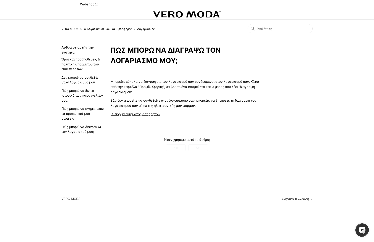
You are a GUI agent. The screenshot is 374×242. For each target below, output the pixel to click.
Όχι (198, 147)
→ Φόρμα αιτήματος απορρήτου (135, 114)
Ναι (176, 147)
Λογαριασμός (146, 29)
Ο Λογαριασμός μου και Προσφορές (108, 29)
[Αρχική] (187, 14)
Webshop (87, 4)
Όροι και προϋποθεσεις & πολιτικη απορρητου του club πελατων (80, 64)
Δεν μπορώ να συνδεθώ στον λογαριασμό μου (79, 79)
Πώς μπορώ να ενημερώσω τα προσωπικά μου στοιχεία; (82, 113)
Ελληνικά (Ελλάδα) (294, 199)
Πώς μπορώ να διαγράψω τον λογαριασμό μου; (81, 129)
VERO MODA (70, 29)
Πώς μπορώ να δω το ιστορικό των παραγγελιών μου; (82, 95)
